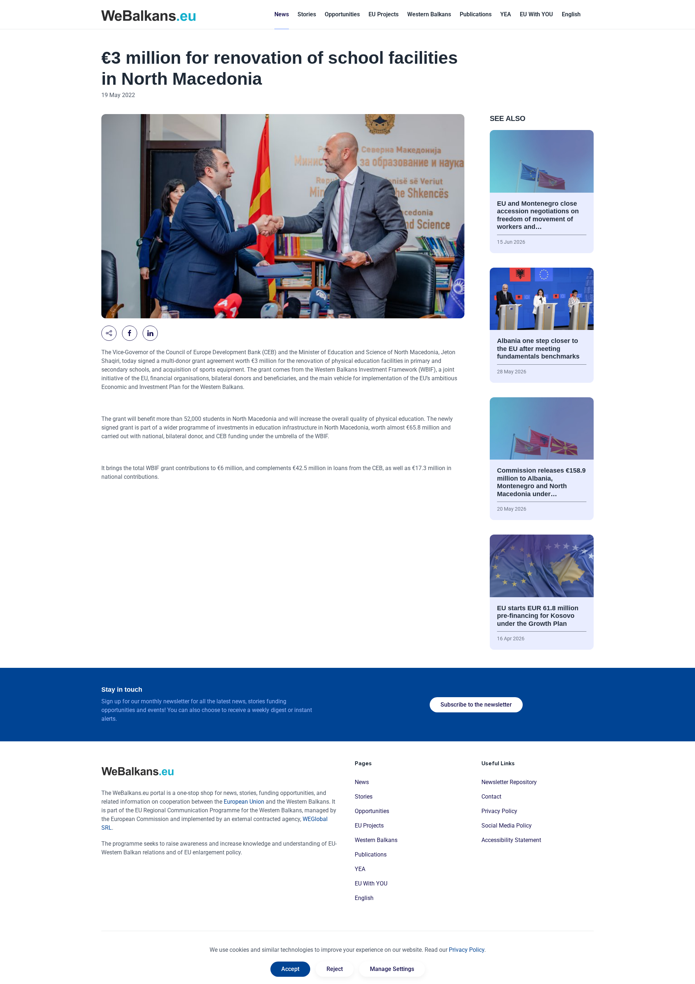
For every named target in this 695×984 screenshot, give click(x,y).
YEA (360, 869)
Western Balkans (376, 840)
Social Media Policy (506, 825)
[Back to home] (148, 14)
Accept (290, 969)
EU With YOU (536, 14)
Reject (335, 969)
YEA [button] (505, 14)
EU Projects (383, 14)
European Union (244, 801)
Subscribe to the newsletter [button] (476, 704)
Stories (307, 14)
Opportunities (342, 14)
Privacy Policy (499, 811)
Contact (491, 796)
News (281, 14)
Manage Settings (392, 969)
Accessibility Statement (511, 840)
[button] (571, 14)
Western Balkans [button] (429, 14)
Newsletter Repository (509, 782)
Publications (476, 14)
